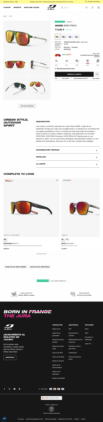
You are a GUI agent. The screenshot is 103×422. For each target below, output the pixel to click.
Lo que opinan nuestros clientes (77, 22)
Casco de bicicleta (58, 357)
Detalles (41, 157)
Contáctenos (73, 353)
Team (86, 333)
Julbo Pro (88, 343)
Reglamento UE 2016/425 (65, 419)
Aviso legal (21, 419)
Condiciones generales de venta (34, 419)
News (87, 329)
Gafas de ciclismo (58, 361)
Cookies (83, 419)
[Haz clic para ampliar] (27, 36)
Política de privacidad (50, 419)
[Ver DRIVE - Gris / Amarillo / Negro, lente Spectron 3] (68, 239)
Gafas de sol (56, 329)
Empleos (76, 419)
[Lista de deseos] (86, 8)
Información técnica (47, 150)
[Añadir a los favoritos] (97, 74)
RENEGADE (10, 243)
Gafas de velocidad (58, 378)
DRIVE (67, 243)
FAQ (70, 329)
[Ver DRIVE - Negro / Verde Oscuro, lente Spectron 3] (63, 239)
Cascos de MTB (57, 353)
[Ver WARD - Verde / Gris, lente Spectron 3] (58, 37)
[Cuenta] (93, 8)
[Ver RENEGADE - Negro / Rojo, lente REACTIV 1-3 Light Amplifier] (5, 239)
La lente (40, 164)
